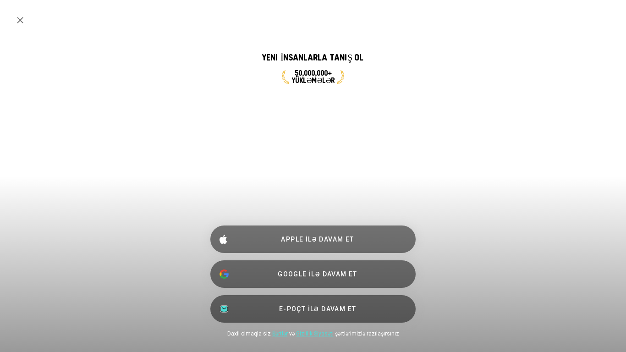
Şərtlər (280, 333)
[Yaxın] (20, 20)
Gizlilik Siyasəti (315, 333)
